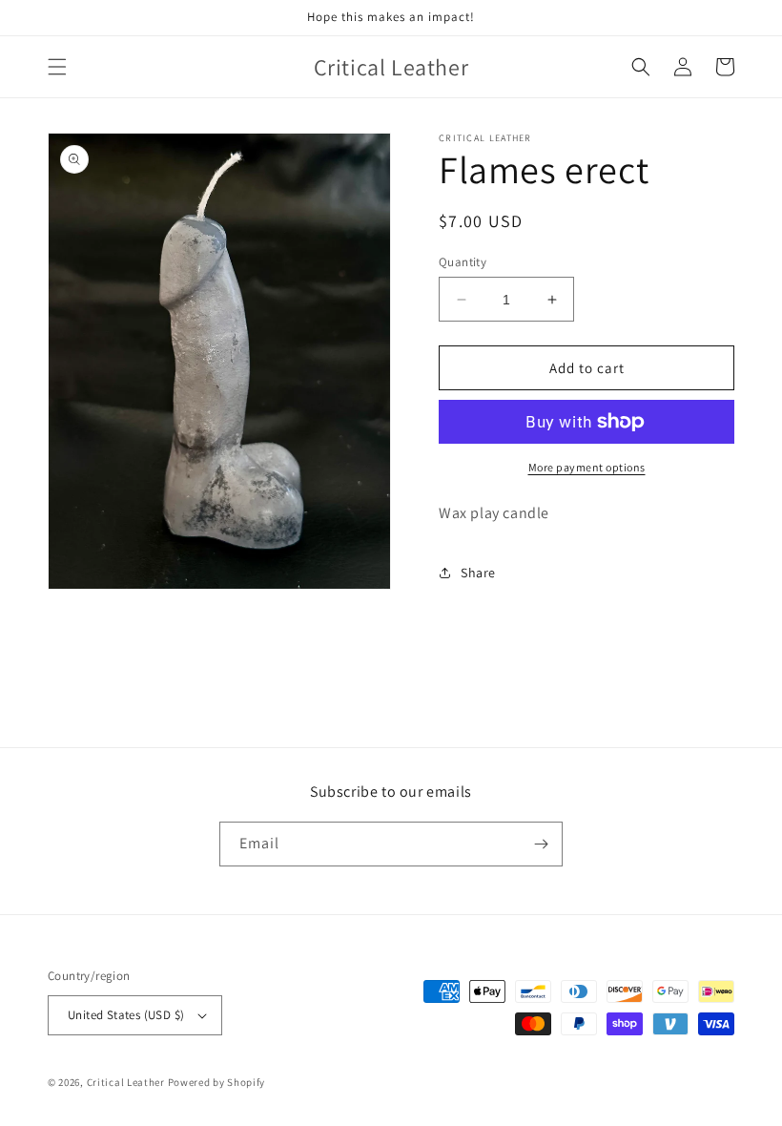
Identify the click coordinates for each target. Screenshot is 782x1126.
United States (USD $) (126, 1015)
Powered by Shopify (217, 1082)
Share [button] (478, 572)
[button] (57, 67)
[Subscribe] (541, 844)
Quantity (462, 262)
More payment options (587, 467)
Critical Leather (126, 1082)
